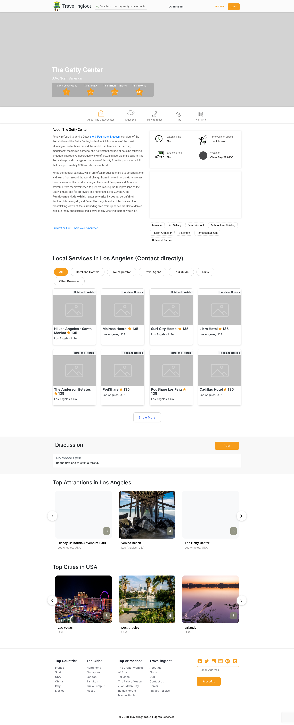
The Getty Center (197, 543)
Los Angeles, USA (69, 547)
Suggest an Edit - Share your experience (75, 227)
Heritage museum (207, 232)
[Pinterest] (228, 661)
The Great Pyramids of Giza (131, 670)
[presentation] (52, 516)
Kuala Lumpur (95, 686)
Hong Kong (94, 667)
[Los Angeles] (147, 599)
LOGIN (234, 6)
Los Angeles (130, 627)
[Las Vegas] (83, 599)
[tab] (101, 116)
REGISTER (220, 6)
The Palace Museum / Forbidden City (131, 684)
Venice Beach (131, 543)
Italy (58, 686)
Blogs (153, 672)
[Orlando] (210, 599)
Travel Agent (152, 272)
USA (60, 632)
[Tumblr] (235, 661)
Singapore (93, 672)
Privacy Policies (160, 690)
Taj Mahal (124, 677)
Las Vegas (65, 627)
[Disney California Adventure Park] (83, 515)
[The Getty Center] (210, 515)
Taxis (205, 272)
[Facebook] (200, 661)
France (59, 667)
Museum (157, 225)
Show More (147, 417)
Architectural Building (222, 225)
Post (227, 445)
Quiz (153, 677)
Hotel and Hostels (87, 272)
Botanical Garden (162, 240)
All (61, 272)
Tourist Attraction (162, 232)
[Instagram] (213, 661)
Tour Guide (181, 272)
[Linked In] (220, 661)
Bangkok (92, 681)
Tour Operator (121, 272)
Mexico (59, 690)
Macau (91, 690)
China (59, 681)
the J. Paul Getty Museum (105, 136)
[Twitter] (207, 661)
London (92, 677)
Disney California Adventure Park (82, 543)
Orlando (191, 627)
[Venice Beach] (147, 515)
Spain (58, 672)
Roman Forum (127, 690)
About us (155, 667)
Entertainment (196, 225)
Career (154, 686)
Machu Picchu (127, 695)
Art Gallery (175, 225)
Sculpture (184, 232)
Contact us (157, 681)
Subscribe (208, 681)
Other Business (69, 281)
